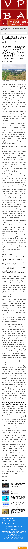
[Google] (9, 523)
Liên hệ (13, 520)
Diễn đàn (3, 520)
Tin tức (23, 518)
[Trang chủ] (14, 9)
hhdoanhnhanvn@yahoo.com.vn (15, 537)
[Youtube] (12, 523)
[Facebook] (2, 523)
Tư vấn (8, 520)
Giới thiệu (3, 518)
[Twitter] (6, 523)
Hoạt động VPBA (16, 518)
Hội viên (9, 518)
